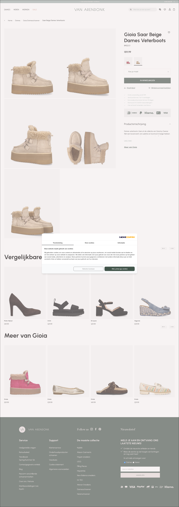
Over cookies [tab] (89, 243)
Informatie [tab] (121, 243)
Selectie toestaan (88, 269)
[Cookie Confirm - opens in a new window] (127, 237)
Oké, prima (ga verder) (119, 269)
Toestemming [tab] (57, 243)
